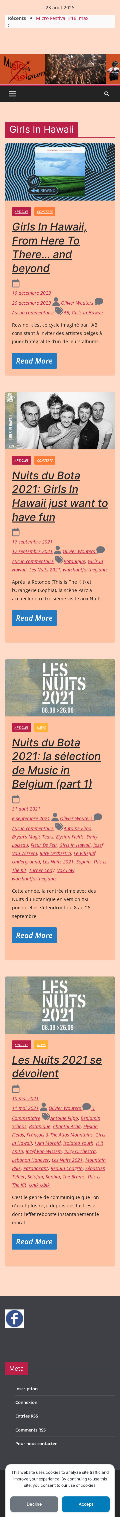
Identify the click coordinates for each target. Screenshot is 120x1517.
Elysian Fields (70, 837)
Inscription (26, 1389)
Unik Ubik (39, 1185)
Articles (21, 211)
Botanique (74, 561)
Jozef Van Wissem (44, 1151)
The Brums (74, 1176)
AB (66, 312)
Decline (34, 1504)
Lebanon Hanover (30, 1160)
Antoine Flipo (77, 828)
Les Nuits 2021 (44, 569)
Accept (86, 1504)
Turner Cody (41, 870)
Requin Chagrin (67, 1168)
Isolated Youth (78, 1143)
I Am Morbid (48, 1143)
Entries (26, 1416)
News (41, 727)
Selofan (35, 1176)
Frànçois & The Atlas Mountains (60, 1135)
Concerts (45, 211)
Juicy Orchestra (55, 853)
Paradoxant (35, 1168)
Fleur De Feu (44, 845)
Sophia (83, 861)
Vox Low (65, 870)
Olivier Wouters (78, 303)
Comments (30, 1430)
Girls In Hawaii (87, 312)
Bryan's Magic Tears (32, 837)
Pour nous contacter (36, 1443)
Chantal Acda (67, 1126)
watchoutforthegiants (85, 569)
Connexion (26, 1402)
